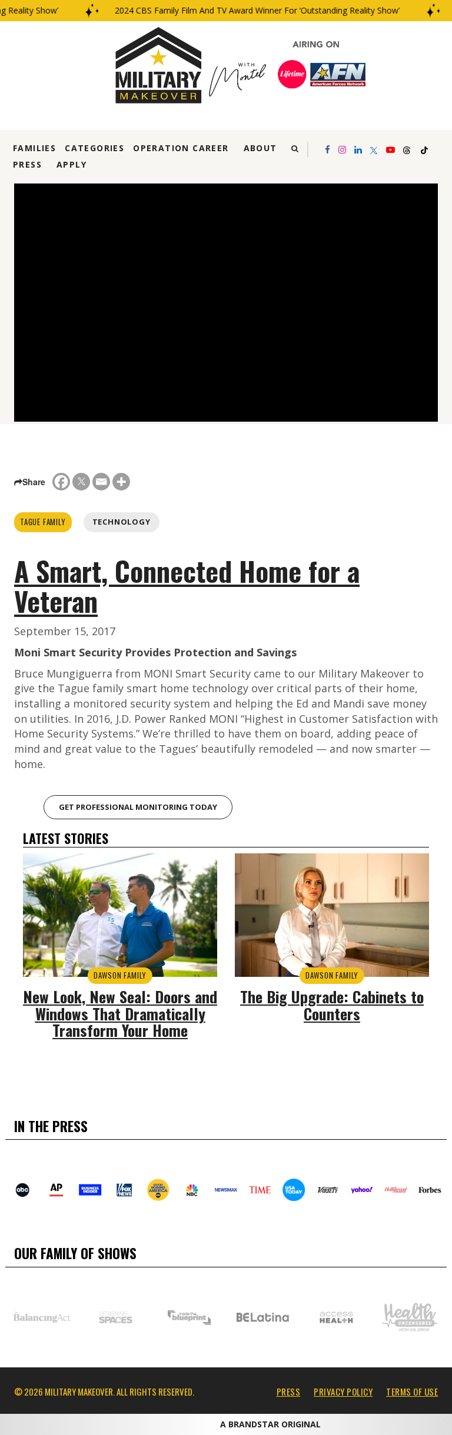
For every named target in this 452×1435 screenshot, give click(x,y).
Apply (71, 164)
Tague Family (43, 522)
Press (27, 164)
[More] (121, 481)
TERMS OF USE (412, 1391)
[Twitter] (81, 481)
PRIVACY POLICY (343, 1391)
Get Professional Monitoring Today (138, 807)
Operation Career (180, 147)
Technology (121, 521)
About (260, 147)
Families (34, 147)
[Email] (101, 481)
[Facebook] (61, 481)
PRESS (289, 1391)
